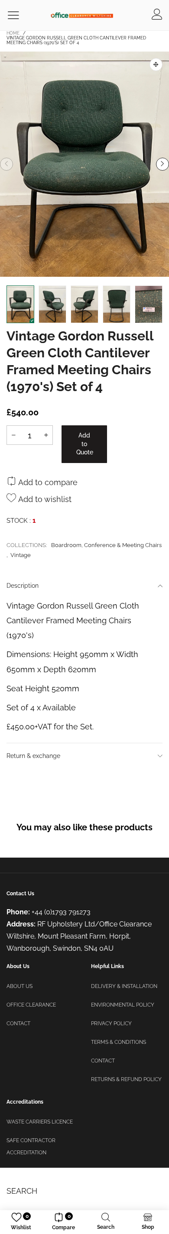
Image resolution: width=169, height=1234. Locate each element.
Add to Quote (84, 444)
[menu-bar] (18, 15)
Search (21, 1190)
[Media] (156, 64)
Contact (18, 1023)
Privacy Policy (111, 1023)
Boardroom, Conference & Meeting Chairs (106, 545)
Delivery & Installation (124, 986)
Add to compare (47, 482)
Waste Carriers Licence (39, 1122)
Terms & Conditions (118, 1042)
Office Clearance (31, 1005)
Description (22, 585)
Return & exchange (33, 755)
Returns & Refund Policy (126, 1079)
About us (19, 986)
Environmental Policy (122, 1005)
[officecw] (82, 15)
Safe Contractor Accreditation (30, 1146)
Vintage (20, 555)
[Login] (157, 15)
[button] (6, 164)
